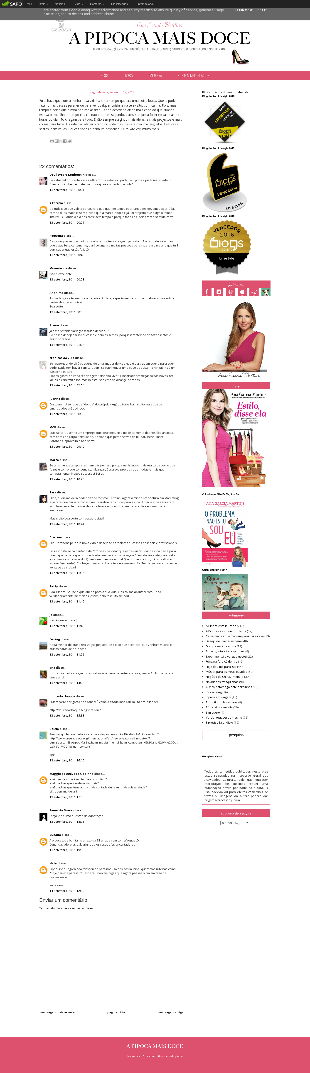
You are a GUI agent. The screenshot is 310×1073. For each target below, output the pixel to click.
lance (138, 1056)
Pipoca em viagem (218, 697)
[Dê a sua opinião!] (56, 141)
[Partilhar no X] (60, 141)
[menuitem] (29, 4)
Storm (54, 325)
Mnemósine (58, 268)
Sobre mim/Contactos (193, 75)
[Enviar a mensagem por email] (52, 141)
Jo (50, 615)
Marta (54, 460)
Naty (53, 863)
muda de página (173, 1056)
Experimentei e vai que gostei (226, 656)
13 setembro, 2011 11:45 (66, 601)
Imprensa (155, 75)
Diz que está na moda (221, 646)
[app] (243, 292)
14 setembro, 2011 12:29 (66, 891)
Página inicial (116, 1012)
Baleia (54, 729)
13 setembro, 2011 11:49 (66, 626)
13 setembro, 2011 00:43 (66, 255)
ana (52, 668)
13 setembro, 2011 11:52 (66, 654)
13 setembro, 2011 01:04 (66, 345)
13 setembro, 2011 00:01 (66, 190)
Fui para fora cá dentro (221, 661)
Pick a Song (214, 692)
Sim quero (213, 712)
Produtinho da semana (222, 702)
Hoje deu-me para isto (221, 667)
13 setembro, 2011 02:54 (66, 385)
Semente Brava (61, 810)
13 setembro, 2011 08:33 (66, 414)
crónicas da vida (61, 358)
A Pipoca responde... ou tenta (226, 631)
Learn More (244, 10)
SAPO (11, 4)
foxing (54, 639)
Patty (53, 586)
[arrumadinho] (267, 292)
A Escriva (56, 203)
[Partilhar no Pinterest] (69, 141)
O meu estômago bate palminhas (229, 687)
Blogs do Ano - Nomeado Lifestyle (225, 92)
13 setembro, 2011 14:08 (66, 683)
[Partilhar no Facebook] (65, 141)
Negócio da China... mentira (225, 677)
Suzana (55, 835)
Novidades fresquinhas (222, 682)
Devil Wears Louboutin (67, 175)
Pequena (56, 236)
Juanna (54, 399)
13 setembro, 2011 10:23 (66, 479)
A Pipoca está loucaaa (221, 626)
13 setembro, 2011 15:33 (66, 715)
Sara (52, 492)
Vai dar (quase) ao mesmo (224, 717)
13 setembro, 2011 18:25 (66, 821)
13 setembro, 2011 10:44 (66, 524)
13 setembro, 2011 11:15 (66, 573)
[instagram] (220, 292)
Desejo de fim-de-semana (224, 641)
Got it (262, 10)
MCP (52, 427)
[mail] (232, 292)
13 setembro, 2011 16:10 (66, 760)
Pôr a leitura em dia (219, 707)
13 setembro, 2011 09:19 (66, 446)
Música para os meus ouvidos (226, 672)
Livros (128, 75)
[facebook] (208, 292)
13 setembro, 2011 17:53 (66, 797)
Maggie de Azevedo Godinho (71, 774)
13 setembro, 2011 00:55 (66, 312)
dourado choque (62, 696)
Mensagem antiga (171, 1012)
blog (104, 75)
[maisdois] (255, 292)
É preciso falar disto (219, 722)
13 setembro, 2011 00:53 (66, 279)
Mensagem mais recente (57, 1012)
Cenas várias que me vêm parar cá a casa (235, 636)
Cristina (55, 537)
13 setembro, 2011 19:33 (66, 850)
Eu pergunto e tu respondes (225, 651)
